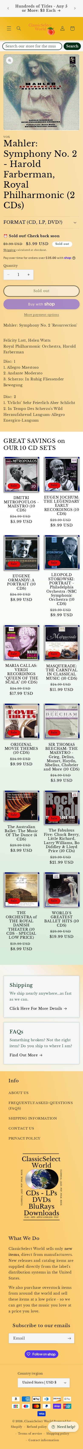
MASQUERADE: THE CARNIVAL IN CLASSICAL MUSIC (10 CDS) (61, 672)
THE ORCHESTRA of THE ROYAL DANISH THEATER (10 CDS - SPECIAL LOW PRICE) (21, 925)
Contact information (44, 1440)
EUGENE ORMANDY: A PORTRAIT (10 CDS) (21, 582)
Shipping (9, 250)
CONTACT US (21, 1128)
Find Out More (24, 1055)
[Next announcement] (75, 8)
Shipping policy (57, 1433)
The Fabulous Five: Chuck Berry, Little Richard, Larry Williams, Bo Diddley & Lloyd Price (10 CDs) (62, 840)
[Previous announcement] (8, 8)
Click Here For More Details (36, 1009)
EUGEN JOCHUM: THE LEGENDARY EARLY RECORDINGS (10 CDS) (62, 505)
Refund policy (37, 1426)
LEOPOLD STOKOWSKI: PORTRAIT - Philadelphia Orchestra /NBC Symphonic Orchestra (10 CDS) (61, 589)
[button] (9, 28)
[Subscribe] (69, 1338)
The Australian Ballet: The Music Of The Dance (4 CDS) (21, 833)
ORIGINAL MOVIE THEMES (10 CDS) (21, 749)
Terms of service (30, 1433)
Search (72, 46)
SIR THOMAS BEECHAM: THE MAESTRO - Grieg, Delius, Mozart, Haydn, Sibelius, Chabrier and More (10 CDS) (61, 757)
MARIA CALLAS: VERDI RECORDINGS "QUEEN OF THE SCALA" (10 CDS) (21, 674)
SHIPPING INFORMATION (33, 1118)
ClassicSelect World (38, 1421)
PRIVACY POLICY (24, 1138)
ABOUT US (19, 1093)
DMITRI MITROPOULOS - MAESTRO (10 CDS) (21, 504)
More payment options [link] (41, 314)
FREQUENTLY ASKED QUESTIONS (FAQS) (41, 1105)
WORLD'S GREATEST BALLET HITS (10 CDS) (61, 919)
